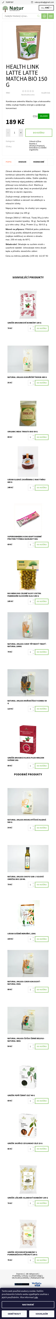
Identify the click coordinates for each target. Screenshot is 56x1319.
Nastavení (28, 1304)
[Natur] (28, 8)
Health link (45, 92)
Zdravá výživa (35, 141)
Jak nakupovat (31, 1274)
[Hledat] (38, 16)
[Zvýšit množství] (34, 327)
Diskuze (22, 162)
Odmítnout (14, 1313)
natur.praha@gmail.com (44, 2)
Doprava (20, 1274)
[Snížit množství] (34, 329)
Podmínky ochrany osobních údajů (27, 1276)
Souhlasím (42, 1313)
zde (36, 1297)
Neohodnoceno (28, 95)
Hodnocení (38, 162)
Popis (8, 162)
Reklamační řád (37, 1278)
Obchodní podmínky (20, 1278)
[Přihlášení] (44, 16)
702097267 (9, 2)
